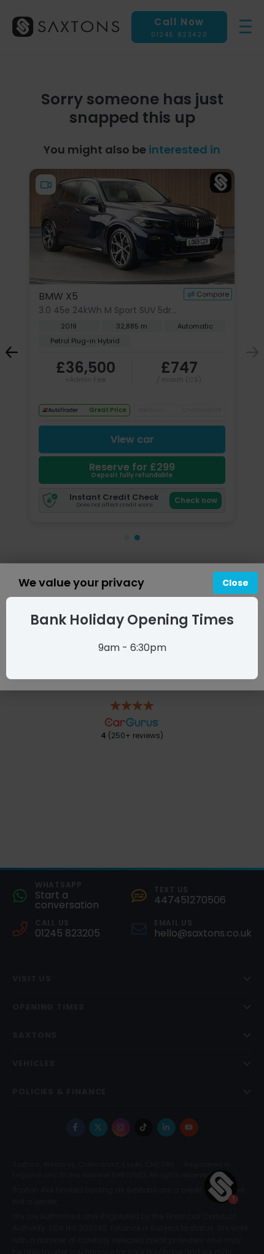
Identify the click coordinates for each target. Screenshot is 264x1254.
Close (235, 583)
